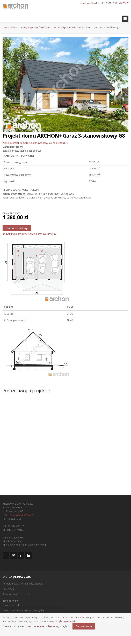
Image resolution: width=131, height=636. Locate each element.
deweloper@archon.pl (91, 3)
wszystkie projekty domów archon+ (72, 27)
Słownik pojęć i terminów (16, 594)
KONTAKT (123, 3)
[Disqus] (65, 441)
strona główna (10, 27)
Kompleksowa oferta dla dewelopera (23, 583)
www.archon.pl (11, 605)
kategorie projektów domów (35, 27)
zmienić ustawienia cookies (39, 626)
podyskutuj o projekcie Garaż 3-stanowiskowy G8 (30, 233)
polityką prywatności (65, 621)
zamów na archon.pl (17, 228)
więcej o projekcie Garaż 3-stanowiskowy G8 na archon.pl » (35, 142)
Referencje (8, 588)
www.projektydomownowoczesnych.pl (24, 610)
